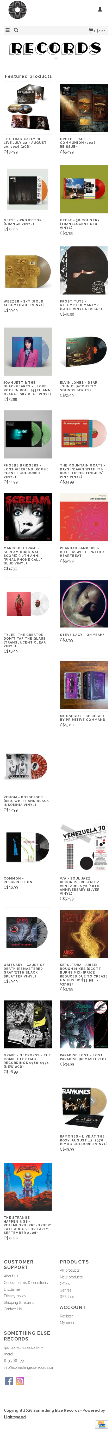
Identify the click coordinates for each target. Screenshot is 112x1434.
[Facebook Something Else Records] (9, 1381)
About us (11, 1276)
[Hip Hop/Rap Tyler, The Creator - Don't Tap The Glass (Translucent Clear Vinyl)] (28, 604)
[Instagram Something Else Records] (20, 1381)
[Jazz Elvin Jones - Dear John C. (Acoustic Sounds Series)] (84, 351)
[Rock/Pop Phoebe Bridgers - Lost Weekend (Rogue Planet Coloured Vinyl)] (28, 434)
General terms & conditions (26, 1283)
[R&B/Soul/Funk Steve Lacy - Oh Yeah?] (84, 604)
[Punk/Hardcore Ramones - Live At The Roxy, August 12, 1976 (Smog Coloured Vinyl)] (84, 1105)
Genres (65, 1290)
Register (66, 1316)
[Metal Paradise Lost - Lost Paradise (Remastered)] (84, 1024)
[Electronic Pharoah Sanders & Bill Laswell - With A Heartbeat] (84, 517)
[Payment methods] (101, 1424)
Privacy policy (15, 1296)
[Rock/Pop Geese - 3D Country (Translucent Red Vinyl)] (84, 189)
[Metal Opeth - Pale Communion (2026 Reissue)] (84, 108)
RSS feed (67, 1297)
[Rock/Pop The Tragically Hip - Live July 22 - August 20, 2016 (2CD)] (28, 108)
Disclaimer (12, 1289)
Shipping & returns (19, 1302)
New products (71, 1277)
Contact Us (13, 1309)
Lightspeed (15, 1417)
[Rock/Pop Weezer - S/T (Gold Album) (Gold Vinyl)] (28, 270)
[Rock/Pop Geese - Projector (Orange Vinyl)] (28, 189)
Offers (65, 1284)
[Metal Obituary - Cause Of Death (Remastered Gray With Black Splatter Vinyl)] (28, 934)
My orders (68, 1323)
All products (69, 1270)
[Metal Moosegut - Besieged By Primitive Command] (84, 685)
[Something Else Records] (30, 12)
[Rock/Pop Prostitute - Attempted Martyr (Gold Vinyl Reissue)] (84, 270)
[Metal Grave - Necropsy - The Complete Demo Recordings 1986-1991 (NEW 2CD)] (28, 1024)
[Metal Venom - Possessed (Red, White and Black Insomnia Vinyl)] (28, 766)
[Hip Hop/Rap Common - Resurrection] (28, 847)
